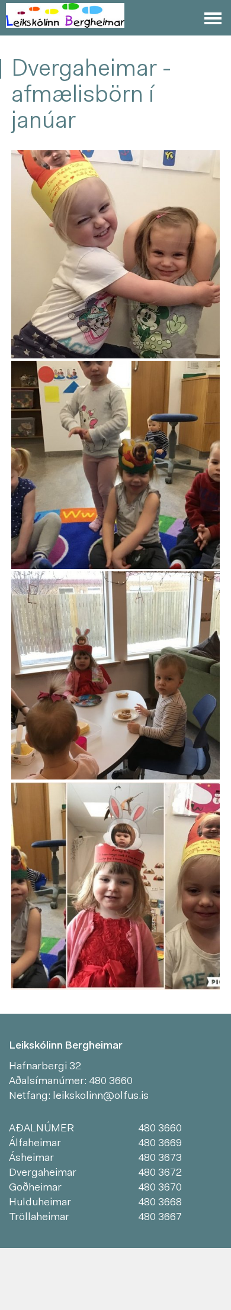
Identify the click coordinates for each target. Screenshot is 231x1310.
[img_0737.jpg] (115, 675)
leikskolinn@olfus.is (101, 1096)
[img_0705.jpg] (115, 465)
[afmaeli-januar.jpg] (115, 886)
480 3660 (111, 1081)
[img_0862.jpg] (115, 254)
